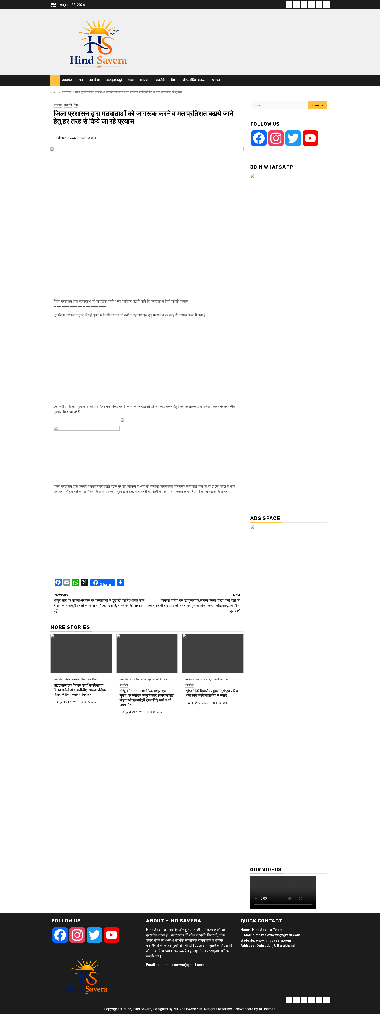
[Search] (326, 80)
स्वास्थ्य (216, 80)
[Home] (55, 80)
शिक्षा (173, 80)
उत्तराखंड (67, 80)
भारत (131, 80)
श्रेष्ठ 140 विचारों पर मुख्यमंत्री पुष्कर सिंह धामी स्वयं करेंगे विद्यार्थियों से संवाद (211, 693)
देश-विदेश (94, 80)
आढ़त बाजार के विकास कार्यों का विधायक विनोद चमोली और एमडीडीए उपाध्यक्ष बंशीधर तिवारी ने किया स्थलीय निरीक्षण (80, 690)
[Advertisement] (147, 362)
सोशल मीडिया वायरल (194, 80)
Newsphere (244, 1009)
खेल (81, 80)
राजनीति (160, 80)
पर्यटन (67, 679)
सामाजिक (92, 679)
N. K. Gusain (88, 137)
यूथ (150, 679)
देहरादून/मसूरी (114, 80)
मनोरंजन (144, 80)
